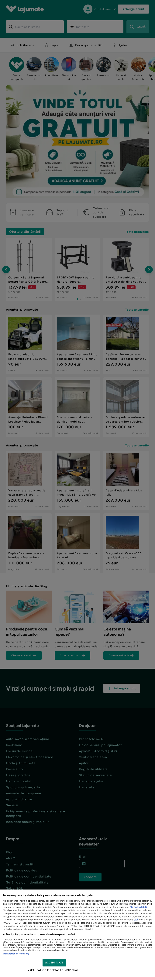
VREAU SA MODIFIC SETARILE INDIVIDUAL (53, 970)
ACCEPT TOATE (54, 962)
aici (136, 919)
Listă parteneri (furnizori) (16, 953)
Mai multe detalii (138, 907)
